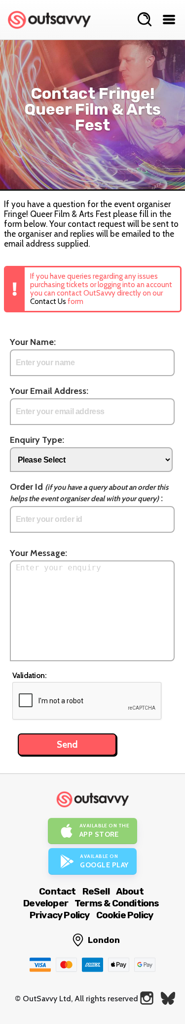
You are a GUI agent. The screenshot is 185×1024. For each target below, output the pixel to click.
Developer (45, 903)
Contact (57, 891)
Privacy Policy (60, 915)
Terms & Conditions (116, 903)
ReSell (96, 891)
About (130, 891)
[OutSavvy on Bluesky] (168, 998)
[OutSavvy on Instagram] (146, 998)
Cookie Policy (124, 915)
